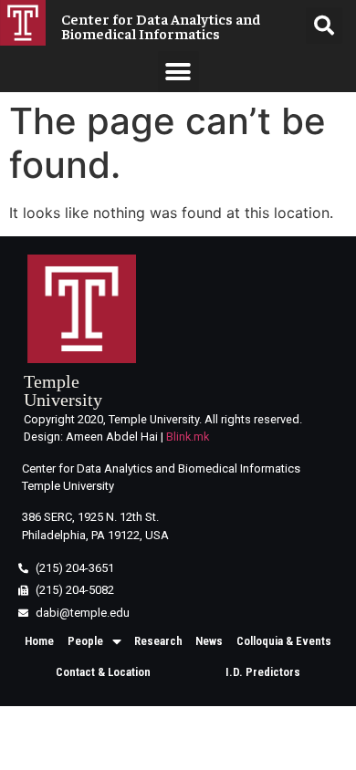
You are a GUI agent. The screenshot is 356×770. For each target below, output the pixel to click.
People (85, 641)
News (209, 641)
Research (158, 641)
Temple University (63, 390)
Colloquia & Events (283, 641)
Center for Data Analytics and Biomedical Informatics (161, 25)
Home (39, 641)
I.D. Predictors (262, 672)
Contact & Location (103, 672)
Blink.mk (187, 436)
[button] (178, 71)
